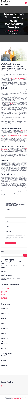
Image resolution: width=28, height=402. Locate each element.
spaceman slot (10, 103)
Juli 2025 (3, 318)
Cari (2, 251)
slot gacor (22, 130)
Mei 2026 (3, 306)
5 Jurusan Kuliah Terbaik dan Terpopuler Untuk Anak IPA (14, 136)
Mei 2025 (3, 323)
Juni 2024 (3, 348)
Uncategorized (5, 363)
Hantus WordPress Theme (16, 398)
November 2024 (5, 336)
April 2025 (3, 326)
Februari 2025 (4, 328)
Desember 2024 (5, 333)
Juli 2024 (3, 346)
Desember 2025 (5, 311)
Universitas (9, 64)
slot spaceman (4, 300)
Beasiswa (15, 30)
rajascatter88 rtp (4, 291)
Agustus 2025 (4, 316)
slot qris (2, 290)
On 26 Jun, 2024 (4, 63)
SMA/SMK (3, 360)
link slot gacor (4, 297)
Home (10, 30)
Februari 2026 (4, 308)
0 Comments (17, 64)
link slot (2, 295)
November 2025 (5, 313)
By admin (12, 63)
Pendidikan (4, 358)
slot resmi (3, 386)
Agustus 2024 (4, 343)
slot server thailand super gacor (18, 78)
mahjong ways (4, 298)
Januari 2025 (4, 331)
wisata (2, 368)
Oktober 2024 (4, 338)
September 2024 (5, 341)
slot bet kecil (3, 292)
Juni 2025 (3, 321)
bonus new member (5, 288)
